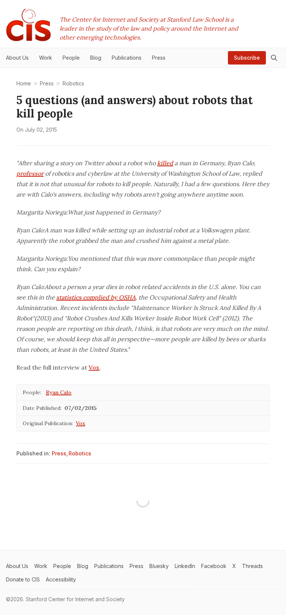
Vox (94, 367)
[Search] (274, 58)
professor (30, 173)
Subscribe (247, 57)
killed (165, 163)
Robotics (80, 453)
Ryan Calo (59, 392)
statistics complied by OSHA (96, 297)
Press (59, 453)
